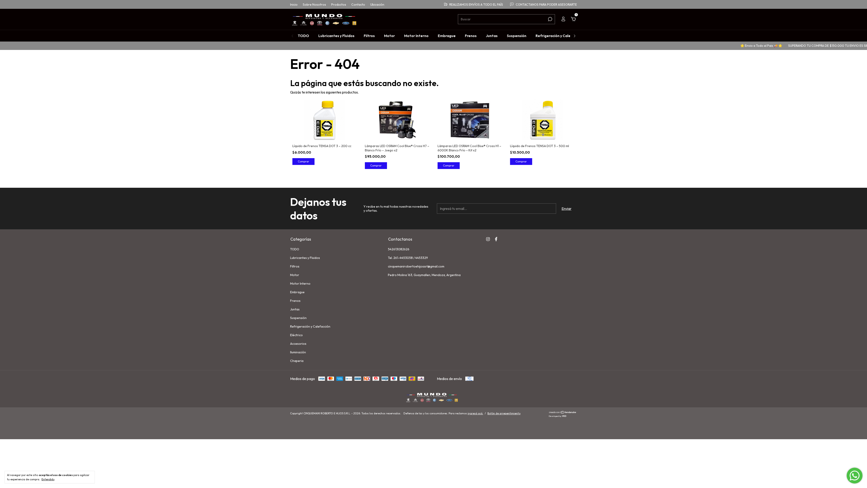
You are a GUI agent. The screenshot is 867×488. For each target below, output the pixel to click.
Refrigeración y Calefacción (559, 35)
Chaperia (296, 361)
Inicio (294, 4)
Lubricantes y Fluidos (336, 35)
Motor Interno (416, 35)
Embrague (447, 35)
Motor (389, 35)
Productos (338, 4)
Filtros (369, 35)
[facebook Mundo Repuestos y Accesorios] (496, 239)
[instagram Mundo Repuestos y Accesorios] (488, 239)
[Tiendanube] (563, 412)
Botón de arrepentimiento (503, 413)
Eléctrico (296, 335)
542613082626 (398, 249)
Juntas (492, 35)
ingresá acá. (475, 413)
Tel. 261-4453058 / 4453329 (408, 258)
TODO (303, 35)
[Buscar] (549, 19)
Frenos (471, 35)
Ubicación (377, 4)
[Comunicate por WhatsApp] (854, 475)
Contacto (358, 4)
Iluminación (298, 352)
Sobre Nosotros (314, 4)
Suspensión (516, 35)
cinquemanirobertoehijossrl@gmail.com (416, 266)
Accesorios (298, 344)
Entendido (48, 479)
